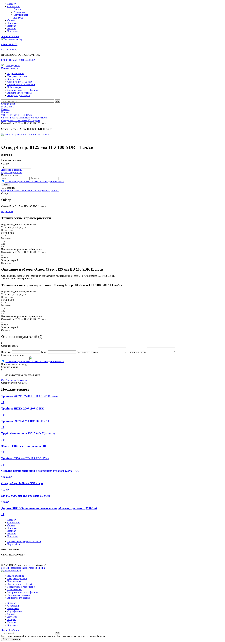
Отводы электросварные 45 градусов (20, 120)
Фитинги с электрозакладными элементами (24, 117)
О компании (13, 6)
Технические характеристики (34, 190)
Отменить (22, 380)
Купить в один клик (11, 172)
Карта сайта (13, 544)
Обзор (4, 190)
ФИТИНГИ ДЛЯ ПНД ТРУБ (16, 115)
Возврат (11, 25)
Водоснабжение (15, 73)
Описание (13, 190)
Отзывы (55, 190)
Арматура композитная (19, 92)
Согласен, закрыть (11, 639)
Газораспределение (17, 76)
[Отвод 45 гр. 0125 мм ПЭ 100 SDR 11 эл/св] (25, 134)
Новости (11, 28)
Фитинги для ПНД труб (19, 81)
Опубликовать (8, 380)
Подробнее (7, 211)
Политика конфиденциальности (24, 541)
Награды (18, 17)
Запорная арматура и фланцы (22, 90)
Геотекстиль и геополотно (21, 84)
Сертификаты (20, 14)
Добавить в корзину (11, 169)
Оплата (11, 20)
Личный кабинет (10, 36)
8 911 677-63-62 (9, 49)
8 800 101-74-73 (9, 44)
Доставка (12, 23)
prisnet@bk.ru (13, 65)
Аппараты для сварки (18, 95)
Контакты (12, 31)
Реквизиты (19, 12)
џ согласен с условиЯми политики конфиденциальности (34, 181)
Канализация (14, 79)
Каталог (11, 3)
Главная (5, 109)
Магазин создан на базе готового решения (23, 567)
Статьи (17, 9)
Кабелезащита (14, 87)
